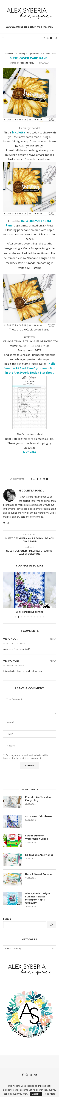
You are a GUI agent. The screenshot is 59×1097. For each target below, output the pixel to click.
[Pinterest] (47, 38)
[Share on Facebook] (37, 478)
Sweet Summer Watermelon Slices (36, 837)
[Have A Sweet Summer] (12, 879)
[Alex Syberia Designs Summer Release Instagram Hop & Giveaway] (12, 898)
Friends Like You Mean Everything (38, 799)
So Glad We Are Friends (39, 854)
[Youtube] (51, 38)
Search (7, 918)
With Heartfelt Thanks (29, 612)
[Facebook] (41, 38)
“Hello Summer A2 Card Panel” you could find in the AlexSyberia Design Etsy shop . (30, 368)
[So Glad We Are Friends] (12, 859)
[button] (5, 594)
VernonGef (11, 660)
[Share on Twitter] (40, 478)
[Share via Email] (47, 478)
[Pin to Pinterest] (44, 478)
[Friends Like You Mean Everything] (12, 802)
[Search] (55, 38)
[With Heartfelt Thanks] (29, 590)
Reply (53, 639)
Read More (49, 1094)
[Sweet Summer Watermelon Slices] (12, 840)
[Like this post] (34, 478)
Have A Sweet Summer (39, 874)
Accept (35, 1093)
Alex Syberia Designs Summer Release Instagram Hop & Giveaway (37, 898)
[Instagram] (44, 38)
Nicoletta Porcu (27, 62)
